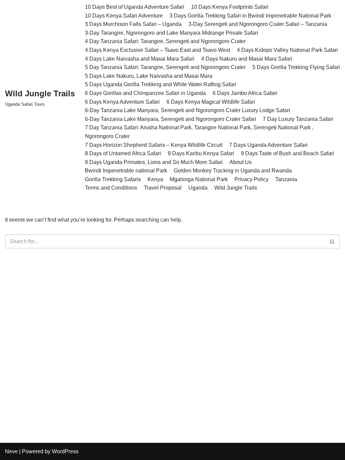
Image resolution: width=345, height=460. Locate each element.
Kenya (155, 179)
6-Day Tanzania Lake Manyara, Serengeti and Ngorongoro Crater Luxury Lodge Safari (187, 110)
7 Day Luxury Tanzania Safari (298, 119)
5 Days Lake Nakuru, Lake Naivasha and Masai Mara (148, 76)
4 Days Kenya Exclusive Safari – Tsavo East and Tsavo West (157, 50)
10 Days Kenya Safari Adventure (124, 16)
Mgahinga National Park (199, 179)
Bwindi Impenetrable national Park (126, 170)
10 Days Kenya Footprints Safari (230, 7)
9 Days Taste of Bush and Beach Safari (287, 153)
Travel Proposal (163, 188)
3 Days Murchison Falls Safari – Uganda (133, 24)
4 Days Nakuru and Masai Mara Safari (246, 59)
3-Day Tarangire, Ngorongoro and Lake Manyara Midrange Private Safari (171, 33)
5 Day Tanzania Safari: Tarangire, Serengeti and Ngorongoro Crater (165, 67)
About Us (240, 162)
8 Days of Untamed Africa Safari (123, 153)
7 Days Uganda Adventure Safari (268, 145)
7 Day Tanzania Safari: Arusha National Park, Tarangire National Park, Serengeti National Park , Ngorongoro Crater (199, 132)
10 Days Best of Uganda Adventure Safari (134, 7)
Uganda (198, 188)
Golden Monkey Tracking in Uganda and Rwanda (233, 170)
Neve (11, 451)
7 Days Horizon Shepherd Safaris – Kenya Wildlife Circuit (153, 145)
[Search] (332, 241)
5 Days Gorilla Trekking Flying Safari (296, 67)
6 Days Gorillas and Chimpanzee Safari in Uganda (145, 93)
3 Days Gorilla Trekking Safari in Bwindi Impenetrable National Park (250, 16)
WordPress (65, 451)
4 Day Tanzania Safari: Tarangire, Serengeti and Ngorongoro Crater (165, 41)
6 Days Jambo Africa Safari (245, 93)
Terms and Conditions (111, 188)
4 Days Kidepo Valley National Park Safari (287, 50)
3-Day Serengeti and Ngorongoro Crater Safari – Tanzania (257, 24)
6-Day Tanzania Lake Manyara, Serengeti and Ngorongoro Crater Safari (170, 119)
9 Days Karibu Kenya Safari (201, 153)
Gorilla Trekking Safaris (113, 179)
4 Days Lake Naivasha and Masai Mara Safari (139, 59)
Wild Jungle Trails (235, 188)
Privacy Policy (251, 179)
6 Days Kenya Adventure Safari (122, 102)
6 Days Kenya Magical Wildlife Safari (210, 102)
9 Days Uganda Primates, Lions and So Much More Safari (154, 162)
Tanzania (286, 179)
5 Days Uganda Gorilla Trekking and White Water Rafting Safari (160, 84)
